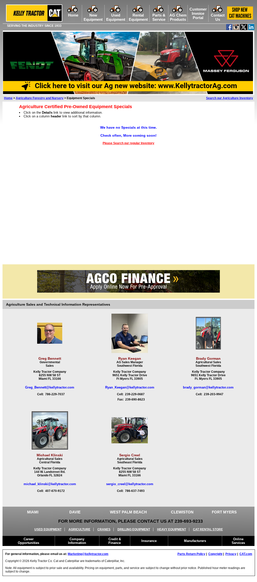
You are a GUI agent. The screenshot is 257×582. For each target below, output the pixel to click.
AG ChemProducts (177, 17)
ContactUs (218, 17)
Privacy (230, 554)
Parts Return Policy (191, 554)
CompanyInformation (77, 541)
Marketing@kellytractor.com (88, 554)
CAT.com (245, 554)
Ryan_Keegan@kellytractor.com (129, 387)
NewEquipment (93, 17)
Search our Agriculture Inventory (229, 98)
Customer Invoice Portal (198, 13)
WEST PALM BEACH (128, 512)
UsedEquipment (115, 17)
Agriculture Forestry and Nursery (39, 98)
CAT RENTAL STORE (208, 529)
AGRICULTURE (79, 529)
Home (73, 15)
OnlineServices (238, 541)
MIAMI (32, 512)
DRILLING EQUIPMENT (133, 529)
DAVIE (75, 512)
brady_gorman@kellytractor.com (208, 387)
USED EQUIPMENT (47, 529)
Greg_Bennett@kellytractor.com (49, 387)
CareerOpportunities (28, 541)
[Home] (34, 20)
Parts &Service (158, 17)
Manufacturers (195, 541)
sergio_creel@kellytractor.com (129, 484)
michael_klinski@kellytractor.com (50, 484)
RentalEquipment (138, 17)
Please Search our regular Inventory (128, 143)
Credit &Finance (114, 541)
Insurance (149, 541)
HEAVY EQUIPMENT (171, 529)
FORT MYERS (224, 512)
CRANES (103, 529)
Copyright (215, 554)
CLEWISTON (182, 512)
